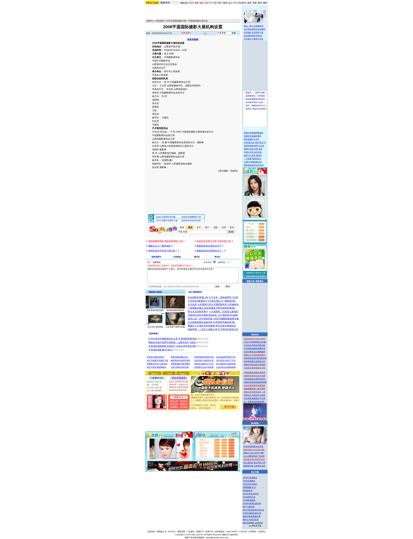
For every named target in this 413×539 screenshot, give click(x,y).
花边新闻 (174, 404)
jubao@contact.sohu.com (217, 537)
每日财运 (184, 401)
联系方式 (209, 531)
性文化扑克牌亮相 (155, 327)
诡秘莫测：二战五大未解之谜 (202, 329)
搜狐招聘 (181, 531)
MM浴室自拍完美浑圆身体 (255, 358)
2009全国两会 (249, 481)
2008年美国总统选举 (252, 503)
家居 (225, 3)
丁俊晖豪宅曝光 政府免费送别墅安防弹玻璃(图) (211, 308)
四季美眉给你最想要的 (255, 276)
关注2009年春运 (250, 484)
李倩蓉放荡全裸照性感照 (254, 379)
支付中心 (172, 531)
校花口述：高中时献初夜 (200, 318)
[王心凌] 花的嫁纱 (154, 390)
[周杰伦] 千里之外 (154, 382)
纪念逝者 (192, 304)
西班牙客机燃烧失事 (251, 516)
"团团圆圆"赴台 (249, 487)
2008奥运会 (249, 142)
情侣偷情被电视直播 (175, 310)
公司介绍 (243, 531)
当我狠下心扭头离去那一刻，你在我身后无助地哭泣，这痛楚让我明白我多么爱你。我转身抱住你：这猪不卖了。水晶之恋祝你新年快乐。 (215, 396)
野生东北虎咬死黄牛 (198, 311)
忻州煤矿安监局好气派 (253, 32)
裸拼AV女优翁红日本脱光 (255, 365)
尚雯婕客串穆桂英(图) (224, 322)
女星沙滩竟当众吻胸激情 (254, 352)
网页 (190, 227)
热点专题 (255, 472)
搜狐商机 (259, 281)
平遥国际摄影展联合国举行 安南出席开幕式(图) (172, 346)
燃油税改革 (248, 490)
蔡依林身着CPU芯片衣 (254, 165)
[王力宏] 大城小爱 (154, 387)
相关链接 (153, 333)
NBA (257, 142)
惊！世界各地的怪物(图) (254, 401)
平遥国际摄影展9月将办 (160, 350)
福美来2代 (256, 159)
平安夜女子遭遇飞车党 (253, 39)
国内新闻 (160, 21)
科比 (261, 142)
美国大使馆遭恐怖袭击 (253, 133)
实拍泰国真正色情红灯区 (254, 361)
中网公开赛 (249, 152)
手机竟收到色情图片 (155, 310)
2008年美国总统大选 (252, 513)
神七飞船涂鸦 (249, 507)
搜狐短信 (155, 374)
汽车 (215, 3)
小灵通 (169, 374)
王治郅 (261, 146)
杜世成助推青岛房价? (253, 36)
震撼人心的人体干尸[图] (253, 453)
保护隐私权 (220, 531)
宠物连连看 (248, 466)
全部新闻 (252, 531)
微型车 (259, 155)
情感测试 (174, 407)
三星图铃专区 (157, 378)
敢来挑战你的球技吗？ (178, 390)
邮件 (250, 3)
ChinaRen (241, 3)
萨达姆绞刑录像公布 (198, 297)
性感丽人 (183, 374)
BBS (260, 3)
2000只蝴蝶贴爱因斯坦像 (226, 318)
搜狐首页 (184, 3)
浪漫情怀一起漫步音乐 (178, 384)
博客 (255, 3)
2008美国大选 (249, 497)
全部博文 (262, 531)
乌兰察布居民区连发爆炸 (254, 29)
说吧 (224, 227)
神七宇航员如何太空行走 (253, 510)
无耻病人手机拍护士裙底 (254, 395)
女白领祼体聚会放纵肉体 (200, 322)
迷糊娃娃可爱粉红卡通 (255, 273)
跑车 (254, 155)
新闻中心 (150, 21)
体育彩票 (258, 152)
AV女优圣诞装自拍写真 (253, 446)
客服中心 (200, 531)
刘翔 (256, 149)
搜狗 (265, 3)
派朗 (246, 155)
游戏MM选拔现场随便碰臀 (255, 382)
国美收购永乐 (256, 162)
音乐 (199, 227)
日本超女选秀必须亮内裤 (254, 345)
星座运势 (174, 401)
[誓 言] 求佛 (152, 385)
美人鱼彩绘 (248, 463)
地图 (215, 227)
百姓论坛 (255, 335)
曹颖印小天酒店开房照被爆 (201, 325)
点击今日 (255, 7)
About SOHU (231, 531)
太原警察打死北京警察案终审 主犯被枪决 (218, 304)
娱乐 (202, 3)
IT (211, 3)
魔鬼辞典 (184, 404)
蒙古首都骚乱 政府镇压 (253, 523)
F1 (265, 142)
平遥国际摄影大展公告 (198, 21)
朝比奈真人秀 (259, 463)
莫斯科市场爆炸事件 (252, 136)
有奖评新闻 (192, 39)
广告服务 (191, 531)
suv (249, 155)
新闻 (182, 227)
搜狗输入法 (161, 531)
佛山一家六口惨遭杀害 (253, 26)
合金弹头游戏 (259, 466)
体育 (196, 3)
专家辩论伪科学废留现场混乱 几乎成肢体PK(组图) (213, 315)
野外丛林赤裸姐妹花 (226, 325)
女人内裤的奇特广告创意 (254, 456)
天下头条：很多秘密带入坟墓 (223, 297)
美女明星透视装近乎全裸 (254, 398)
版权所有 (234, 535)
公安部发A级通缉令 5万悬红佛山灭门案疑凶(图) (212, 301)
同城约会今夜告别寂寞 (178, 387)
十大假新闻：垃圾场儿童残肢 (223, 311)
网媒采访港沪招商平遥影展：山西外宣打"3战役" (172, 342)
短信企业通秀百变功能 (178, 381)
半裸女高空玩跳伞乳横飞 (254, 372)
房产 (220, 3)
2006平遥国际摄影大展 (176, 21)
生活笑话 (184, 407)
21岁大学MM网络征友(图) (255, 342)
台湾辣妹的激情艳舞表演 (254, 348)
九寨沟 (247, 162)
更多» (232, 227)
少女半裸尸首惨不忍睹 (175, 327)
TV (235, 3)
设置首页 (151, 531)
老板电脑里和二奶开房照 (254, 389)
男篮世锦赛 (249, 146)
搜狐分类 (250, 281)
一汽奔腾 (248, 159)
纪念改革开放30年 (251, 494)
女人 (230, 3)
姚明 (256, 146)
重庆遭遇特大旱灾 (251, 139)
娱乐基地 (255, 423)
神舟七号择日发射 (250, 519)
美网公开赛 (249, 149)
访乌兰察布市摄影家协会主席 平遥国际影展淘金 (172, 338)
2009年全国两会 (250, 478)
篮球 (260, 149)
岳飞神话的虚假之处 (228, 329)
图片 (207, 227)
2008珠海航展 (249, 500)
